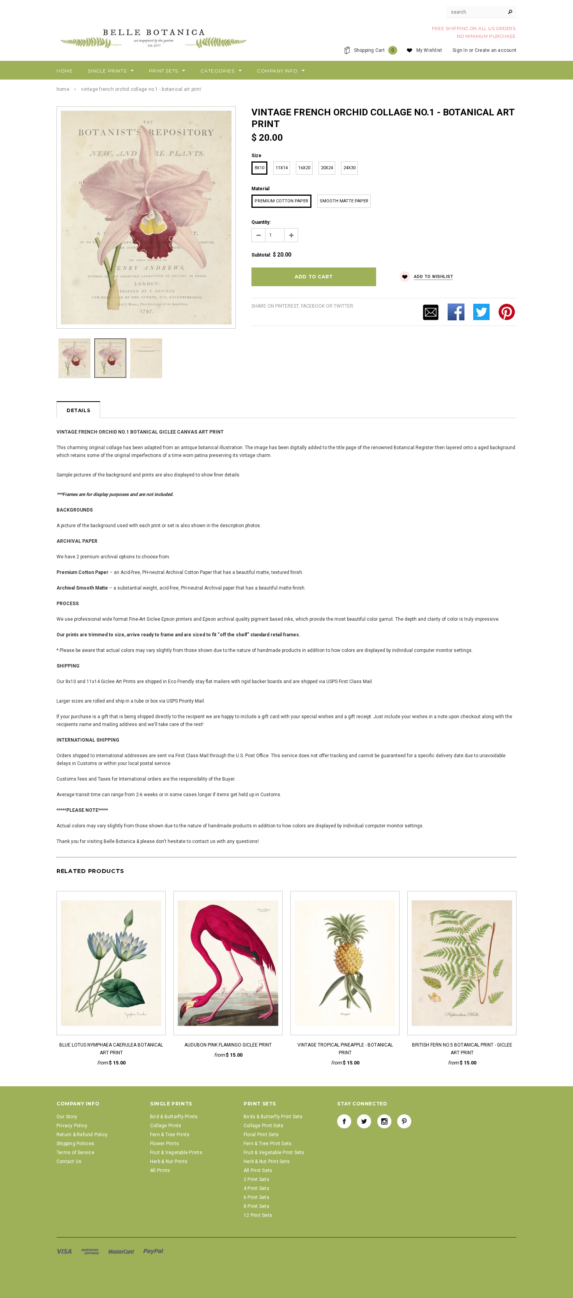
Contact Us (69, 1161)
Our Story (67, 1116)
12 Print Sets (258, 1215)
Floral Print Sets (261, 1134)
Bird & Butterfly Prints (174, 1116)
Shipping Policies (75, 1143)
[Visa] (65, 1251)
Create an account (495, 50)
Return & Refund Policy (82, 1134)
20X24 (327, 167)
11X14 (282, 167)
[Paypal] (153, 1251)
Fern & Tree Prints (169, 1134)
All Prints (160, 1170)
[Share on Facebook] (456, 311)
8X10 (259, 167)
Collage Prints (165, 1125)
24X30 (349, 167)
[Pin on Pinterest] (506, 311)
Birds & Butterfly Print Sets (273, 1116)
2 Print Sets (256, 1179)
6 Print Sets (256, 1197)
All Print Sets (258, 1170)
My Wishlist (429, 50)
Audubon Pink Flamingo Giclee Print (228, 1045)
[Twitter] (481, 311)
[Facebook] (344, 1121)
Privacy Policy (72, 1125)
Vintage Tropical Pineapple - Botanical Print (345, 1048)
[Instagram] (384, 1121)
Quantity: (261, 222)
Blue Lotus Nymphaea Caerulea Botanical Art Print (111, 1048)
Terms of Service (75, 1152)
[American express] (90, 1251)
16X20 (304, 167)
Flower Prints (164, 1143)
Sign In (460, 50)
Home (63, 89)
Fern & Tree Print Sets (268, 1143)
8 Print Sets (256, 1206)
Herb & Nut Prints (168, 1161)
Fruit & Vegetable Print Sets (274, 1152)
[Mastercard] (121, 1251)
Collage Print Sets (263, 1125)
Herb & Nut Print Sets (267, 1161)
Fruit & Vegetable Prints (176, 1152)
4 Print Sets (256, 1188)
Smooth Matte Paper (344, 201)
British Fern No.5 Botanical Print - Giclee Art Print (462, 1048)
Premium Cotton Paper (281, 201)
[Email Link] (430, 311)
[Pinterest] (404, 1121)
